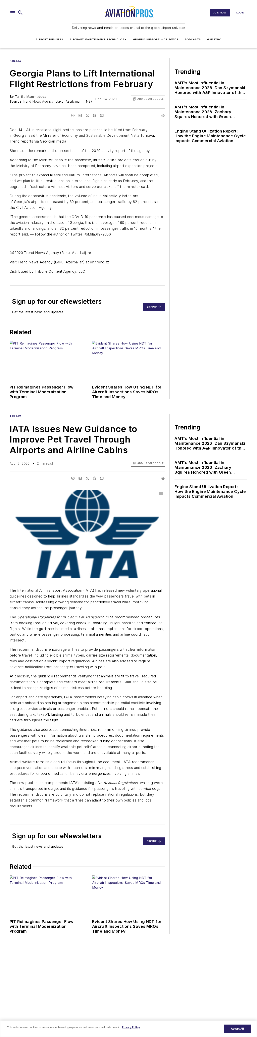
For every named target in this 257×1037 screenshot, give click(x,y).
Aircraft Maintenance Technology (97, 39)
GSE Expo (214, 39)
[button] (13, 13)
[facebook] (73, 115)
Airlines (15, 60)
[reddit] (95, 115)
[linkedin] (80, 115)
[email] (102, 115)
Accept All (237, 1028)
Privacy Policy (131, 1027)
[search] (20, 13)
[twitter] (87, 115)
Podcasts (193, 39)
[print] (163, 115)
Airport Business (49, 39)
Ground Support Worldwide (155, 39)
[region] (128, 1029)
